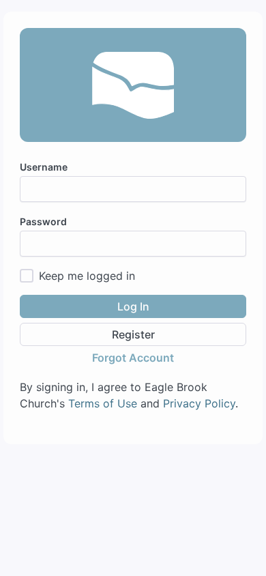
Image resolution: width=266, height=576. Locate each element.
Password (43, 221)
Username (44, 167)
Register (133, 334)
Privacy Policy (199, 403)
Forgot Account (133, 357)
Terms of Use (102, 403)
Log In (133, 306)
